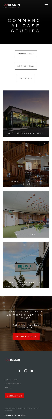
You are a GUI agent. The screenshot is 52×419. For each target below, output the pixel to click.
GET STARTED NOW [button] (26, 336)
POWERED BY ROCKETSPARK (15, 415)
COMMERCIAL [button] (26, 54)
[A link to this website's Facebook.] (19, 370)
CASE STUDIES (13, 383)
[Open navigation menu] (46, 6)
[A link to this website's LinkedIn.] (31, 370)
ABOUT (8, 387)
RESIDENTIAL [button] (25, 66)
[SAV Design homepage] (23, 6)
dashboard (21, 408)
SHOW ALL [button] (26, 78)
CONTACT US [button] (14, 396)
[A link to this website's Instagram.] (25, 370)
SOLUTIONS (11, 380)
